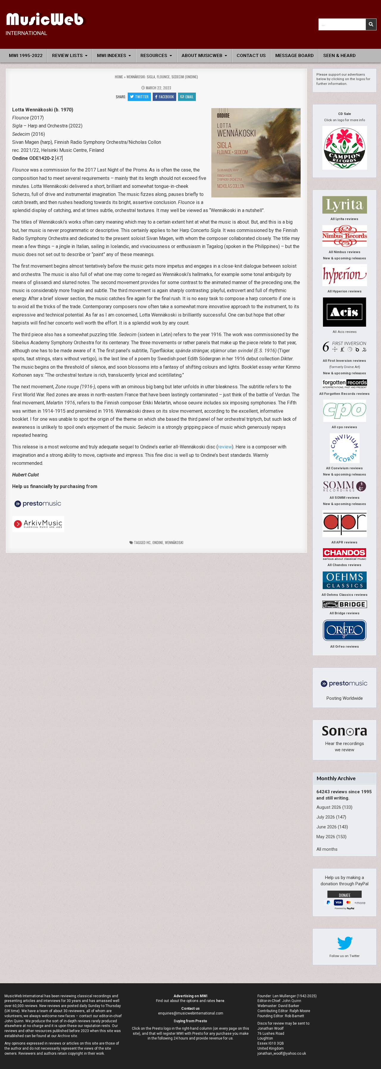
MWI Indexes (111, 55)
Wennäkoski (174, 542)
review (225, 447)
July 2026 (325, 817)
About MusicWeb (202, 55)
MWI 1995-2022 (26, 55)
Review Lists (67, 55)
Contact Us (251, 55)
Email (189, 96)
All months (327, 849)
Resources (153, 55)
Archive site (67, 1036)
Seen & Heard (339, 55)
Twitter (142, 96)
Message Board (294, 55)
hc (148, 542)
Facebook (166, 96)
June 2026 (326, 827)
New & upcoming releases (344, 258)
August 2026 (328, 807)
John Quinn (291, 1001)
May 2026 (325, 836)
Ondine (157, 542)
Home (119, 76)
